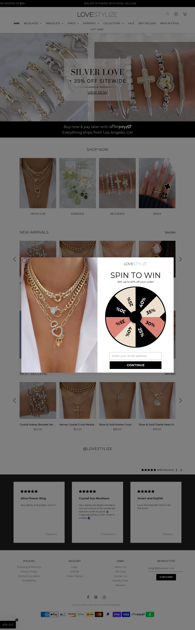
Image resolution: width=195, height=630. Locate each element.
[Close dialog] (24, 260)
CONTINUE (136, 365)
